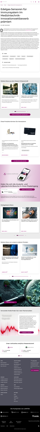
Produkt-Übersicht (4, 382)
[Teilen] (33, 2)
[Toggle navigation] (38, 2)
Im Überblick (16, 362)
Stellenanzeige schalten (18, 388)
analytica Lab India (17, 369)
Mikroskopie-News (10, 302)
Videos (2, 394)
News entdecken (3, 362)
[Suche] (31, 2)
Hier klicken (10, 192)
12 (24, 276)
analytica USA (16, 374)
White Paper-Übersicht (18, 382)
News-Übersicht (3, 366)
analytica (15, 366)
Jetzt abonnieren (35, 370)
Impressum (3, 425)
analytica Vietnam (17, 371)
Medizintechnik (28, 30)
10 (22, 276)
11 (23, 276)
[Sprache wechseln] (35, 2)
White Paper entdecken (18, 378)
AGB (7, 425)
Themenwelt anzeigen (26, 332)
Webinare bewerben (4, 388)
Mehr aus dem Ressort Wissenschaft (20, 114)
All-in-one (16, 401)
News (15, 394)
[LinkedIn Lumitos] (38, 425)
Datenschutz (12, 425)
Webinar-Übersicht (4, 390)
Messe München (17, 364)
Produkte (15, 396)
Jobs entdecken (17, 386)
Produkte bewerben (4, 380)
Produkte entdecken (4, 378)
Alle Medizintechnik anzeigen (20, 160)
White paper (16, 397)
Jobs (15, 399)
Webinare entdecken (4, 386)
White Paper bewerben (18, 380)
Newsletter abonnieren (27, 189)
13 (25, 276)
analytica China (17, 367)
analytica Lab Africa (17, 372)
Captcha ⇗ (15, 193)
